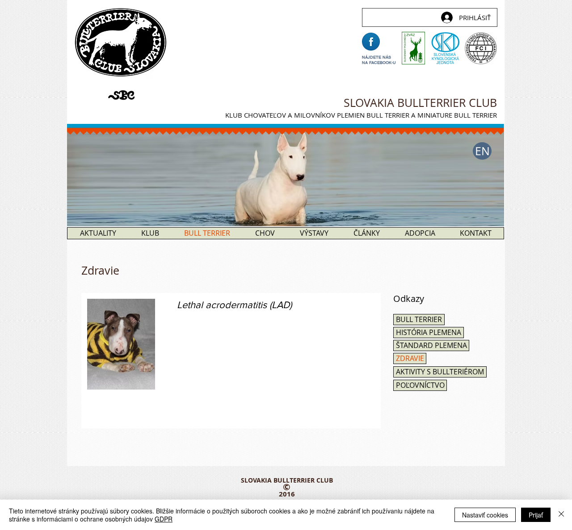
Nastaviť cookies (485, 514)
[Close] (561, 515)
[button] (482, 151)
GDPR (163, 518)
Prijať (536, 514)
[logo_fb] (371, 42)
